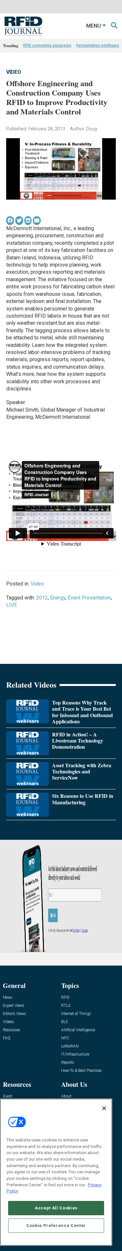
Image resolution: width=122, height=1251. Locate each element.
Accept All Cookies (56, 1207)
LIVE (11, 605)
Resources (11, 1030)
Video (13, 72)
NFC (65, 1038)
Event (7, 1096)
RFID (65, 997)
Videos (8, 1022)
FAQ (6, 1038)
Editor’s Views (14, 1014)
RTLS (65, 1006)
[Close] (104, 1108)
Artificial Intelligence (78, 1030)
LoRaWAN (70, 1046)
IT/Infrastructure (75, 1054)
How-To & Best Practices (81, 1071)
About (66, 1096)
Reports (67, 1062)
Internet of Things (76, 1014)
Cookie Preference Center (56, 1225)
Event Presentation (89, 598)
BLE (64, 1022)
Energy (57, 598)
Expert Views (13, 1006)
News (7, 997)
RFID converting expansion (47, 45)
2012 (42, 598)
